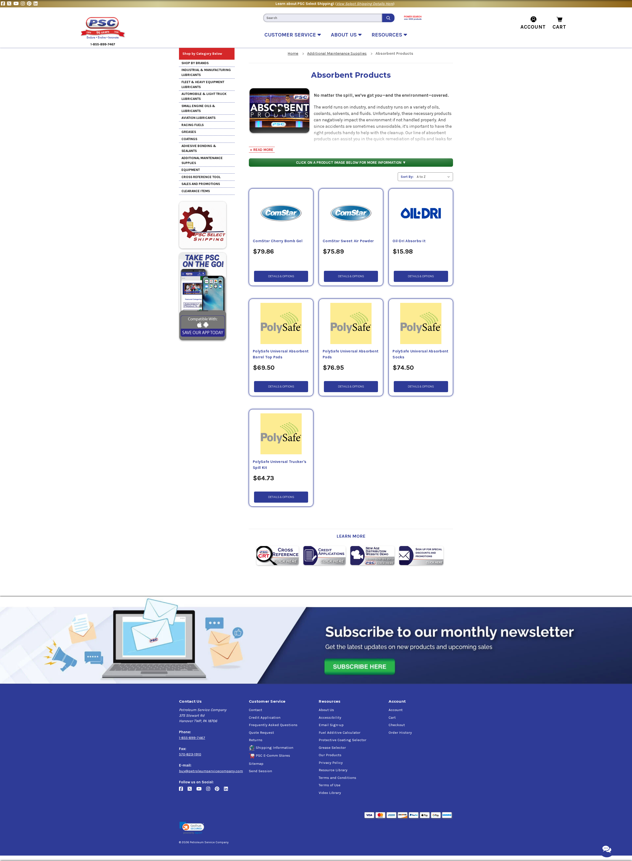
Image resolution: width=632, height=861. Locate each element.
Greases (188, 132)
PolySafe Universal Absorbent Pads (350, 354)
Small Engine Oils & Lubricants (198, 108)
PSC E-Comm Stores (273, 755)
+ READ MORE (261, 149)
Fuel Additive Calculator (339, 732)
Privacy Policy (331, 762)
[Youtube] (17, 3)
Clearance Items (195, 191)
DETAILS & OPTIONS (281, 276)
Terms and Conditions (337, 777)
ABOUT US (344, 35)
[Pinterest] (30, 3)
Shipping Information (274, 747)
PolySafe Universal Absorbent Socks (420, 354)
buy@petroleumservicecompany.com (211, 771)
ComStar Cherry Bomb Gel (277, 241)
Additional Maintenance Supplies (202, 160)
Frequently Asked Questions (273, 725)
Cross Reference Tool (200, 177)
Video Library (330, 792)
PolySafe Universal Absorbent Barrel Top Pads (281, 354)
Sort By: (407, 177)
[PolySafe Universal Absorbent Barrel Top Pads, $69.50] (281, 323)
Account (396, 710)
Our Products (330, 755)
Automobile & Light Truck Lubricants (204, 96)
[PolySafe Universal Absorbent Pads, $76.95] (351, 323)
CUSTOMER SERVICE (290, 35)
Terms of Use (329, 785)
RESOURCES (388, 35)
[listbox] (434, 177)
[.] (279, 110)
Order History (400, 732)
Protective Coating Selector (342, 740)
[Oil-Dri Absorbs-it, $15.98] (421, 213)
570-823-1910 (190, 754)
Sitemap (256, 763)
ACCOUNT (533, 27)
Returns (255, 740)
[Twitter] (10, 3)
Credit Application (264, 717)
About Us (326, 710)
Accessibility (330, 717)
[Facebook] (4, 3)
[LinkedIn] (36, 3)
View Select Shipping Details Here (364, 3)
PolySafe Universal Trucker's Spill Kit (279, 464)
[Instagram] (24, 3)
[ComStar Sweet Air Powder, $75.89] (351, 213)
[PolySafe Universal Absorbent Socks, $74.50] (421, 323)
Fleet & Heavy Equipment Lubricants (202, 84)
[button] (192, 828)
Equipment (190, 170)
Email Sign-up (331, 725)
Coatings (189, 139)
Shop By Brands (195, 63)
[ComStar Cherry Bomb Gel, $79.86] (281, 213)
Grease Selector (332, 747)
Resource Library (333, 770)
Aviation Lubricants (198, 118)
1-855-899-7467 (192, 737)
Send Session (260, 771)
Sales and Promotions (200, 184)
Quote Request (261, 732)
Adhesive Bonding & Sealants (198, 148)
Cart (392, 717)
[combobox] (322, 18)
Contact (255, 710)
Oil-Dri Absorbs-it (409, 241)
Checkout (397, 725)
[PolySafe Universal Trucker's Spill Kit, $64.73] (281, 434)
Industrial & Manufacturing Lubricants (206, 72)
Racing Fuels (192, 125)
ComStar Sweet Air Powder (348, 241)
